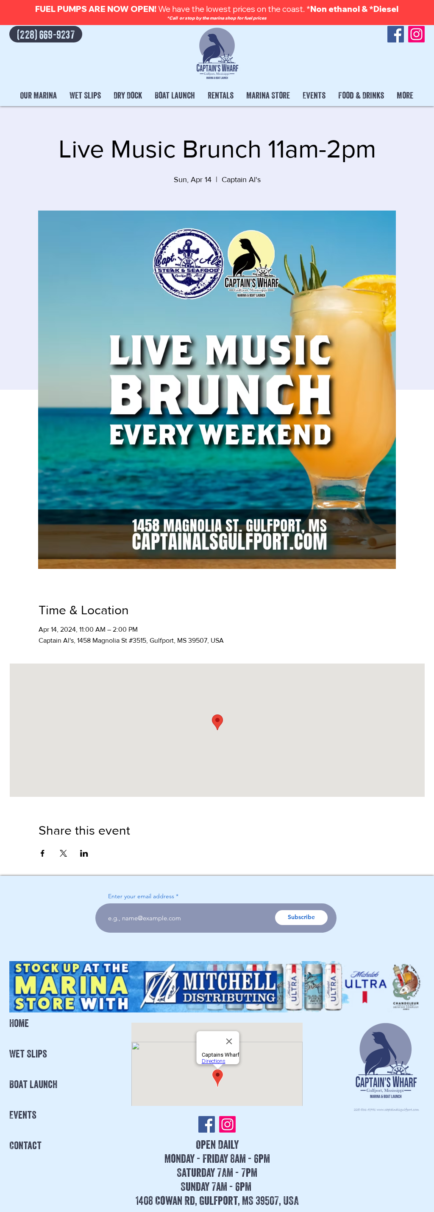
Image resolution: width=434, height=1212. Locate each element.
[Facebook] (395, 34)
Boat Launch (33, 1084)
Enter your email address (141, 896)
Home (19, 1023)
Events (22, 1114)
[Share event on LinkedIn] (84, 853)
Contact (25, 1145)
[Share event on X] (63, 853)
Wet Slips (28, 1053)
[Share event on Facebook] (43, 853)
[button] (38, 95)
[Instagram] (416, 34)
